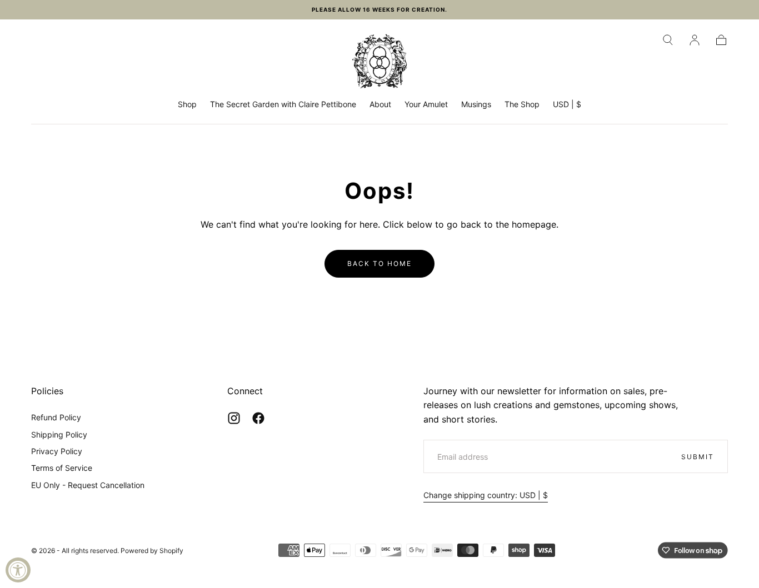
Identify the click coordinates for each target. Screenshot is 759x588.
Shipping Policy (59, 434)
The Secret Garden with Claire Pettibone (283, 104)
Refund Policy (56, 417)
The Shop (522, 104)
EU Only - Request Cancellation (87, 485)
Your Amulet (426, 104)
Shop (187, 104)
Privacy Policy (56, 451)
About (380, 104)
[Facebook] (258, 418)
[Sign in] (694, 40)
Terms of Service (61, 468)
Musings (476, 104)
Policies (47, 390)
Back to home (379, 263)
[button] (668, 40)
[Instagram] (234, 418)
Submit (697, 457)
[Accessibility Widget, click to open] (18, 569)
